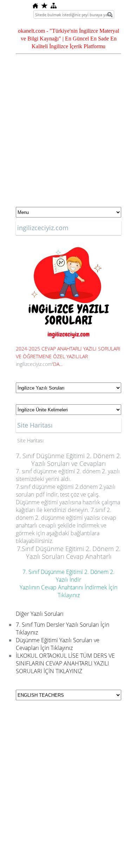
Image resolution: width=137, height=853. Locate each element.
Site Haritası (30, 440)
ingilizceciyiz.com (34, 364)
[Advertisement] (68, 133)
